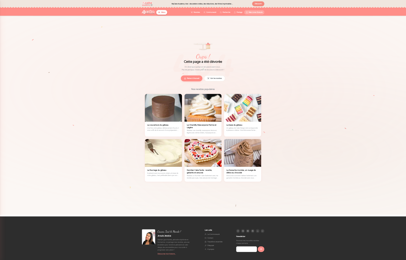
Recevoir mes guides (202, 161)
